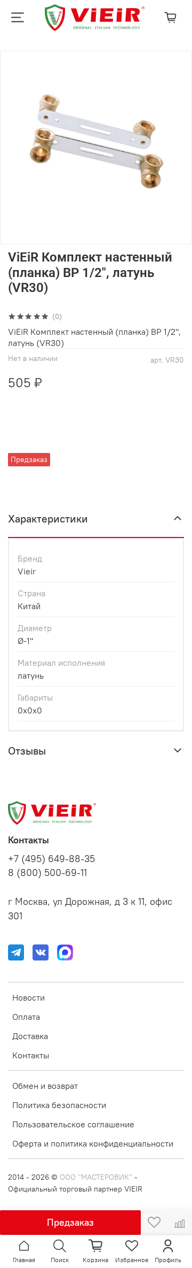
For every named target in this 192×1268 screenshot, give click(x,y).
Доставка (30, 1036)
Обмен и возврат (45, 1085)
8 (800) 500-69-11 (47, 873)
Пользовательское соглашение (73, 1124)
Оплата (26, 1016)
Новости (28, 997)
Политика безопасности (59, 1105)
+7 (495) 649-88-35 (51, 859)
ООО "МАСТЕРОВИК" (96, 1177)
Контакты (30, 1055)
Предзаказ (70, 1222)
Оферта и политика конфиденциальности (92, 1143)
